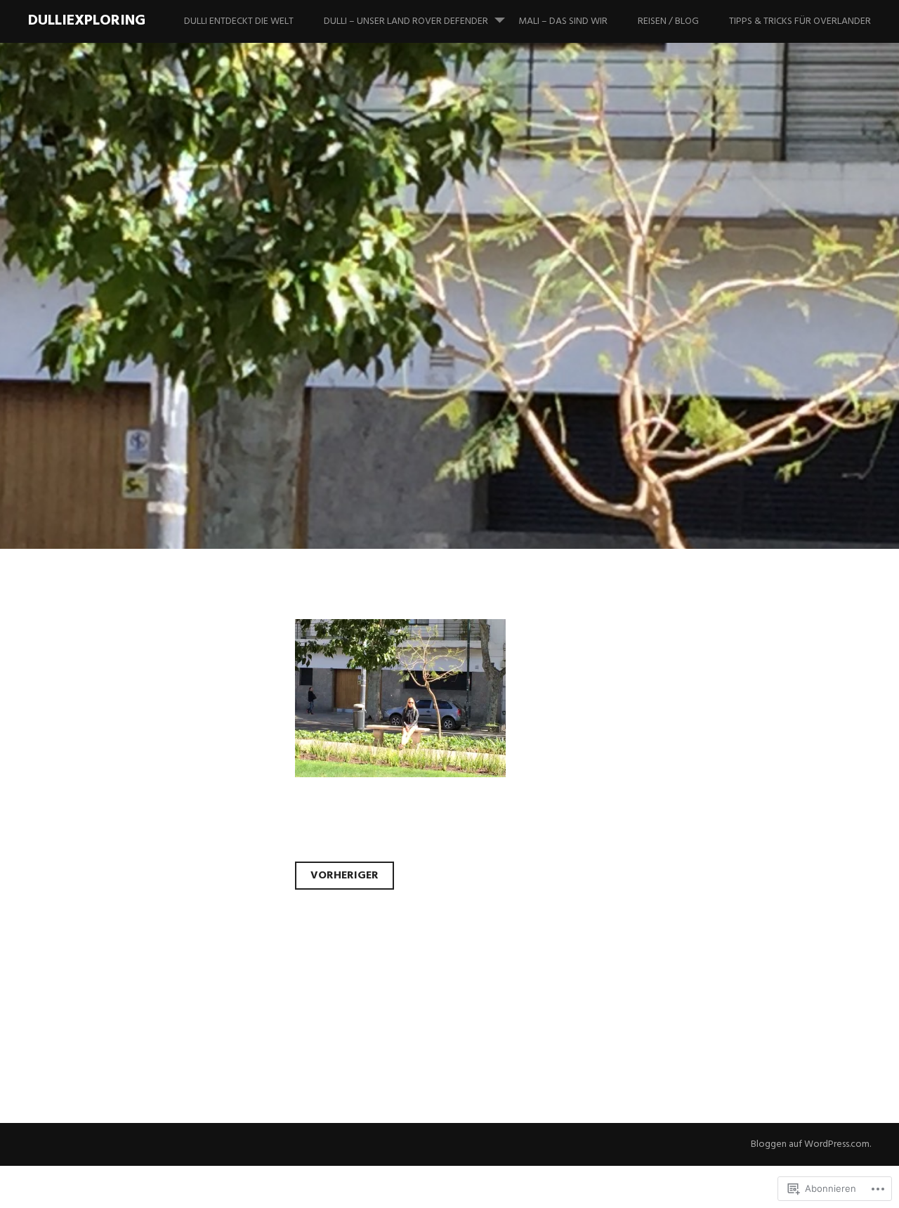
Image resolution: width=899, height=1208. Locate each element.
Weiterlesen (78, 418)
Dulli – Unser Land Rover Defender (406, 21)
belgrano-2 (133, 326)
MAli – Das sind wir (563, 21)
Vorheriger (344, 875)
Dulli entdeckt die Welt (239, 21)
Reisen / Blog (668, 21)
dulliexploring (86, 20)
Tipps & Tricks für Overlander (800, 21)
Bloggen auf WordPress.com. (811, 1144)
